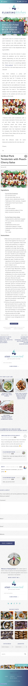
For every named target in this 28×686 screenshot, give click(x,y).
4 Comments (7, 328)
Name (2, 518)
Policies (19, 676)
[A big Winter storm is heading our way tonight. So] (10, 667)
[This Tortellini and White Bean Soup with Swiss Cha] (2, 667)
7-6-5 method (9, 65)
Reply (15, 437)
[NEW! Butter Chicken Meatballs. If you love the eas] (22, 667)
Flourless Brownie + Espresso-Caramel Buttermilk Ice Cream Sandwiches (21, 340)
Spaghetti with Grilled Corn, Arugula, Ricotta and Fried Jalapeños (6, 339)
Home (6, 676)
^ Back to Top (14, 673)
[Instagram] (26, 1)
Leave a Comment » (19, 328)
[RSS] (18, 1)
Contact (12, 676)
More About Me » (14, 577)
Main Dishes (14, 323)
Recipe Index (13, 678)
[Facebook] (22, 1)
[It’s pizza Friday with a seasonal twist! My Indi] (14, 667)
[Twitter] (20, 1)
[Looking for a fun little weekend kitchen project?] (26, 667)
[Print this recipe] (25, 156)
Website (2, 534)
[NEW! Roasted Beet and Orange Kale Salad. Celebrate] (6, 667)
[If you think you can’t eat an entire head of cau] (18, 667)
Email (2, 526)
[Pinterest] (24, 1)
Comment (2, 500)
